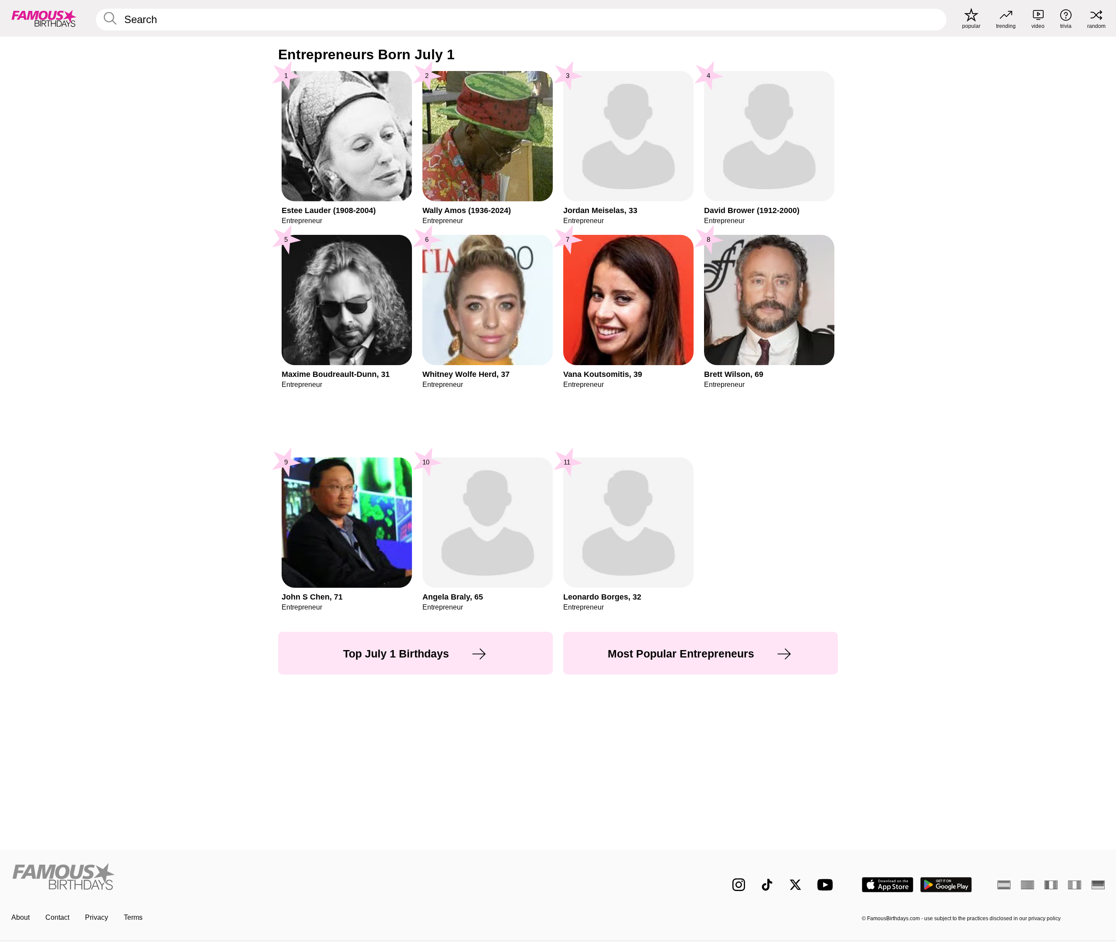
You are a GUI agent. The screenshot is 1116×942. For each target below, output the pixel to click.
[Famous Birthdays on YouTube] (827, 885)
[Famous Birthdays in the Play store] (946, 884)
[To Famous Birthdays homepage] (44, 18)
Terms (133, 917)
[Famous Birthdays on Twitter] (795, 884)
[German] (1098, 885)
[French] (1051, 885)
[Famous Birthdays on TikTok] (767, 884)
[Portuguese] (1027, 885)
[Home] (282, 878)
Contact (57, 917)
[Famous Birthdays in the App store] (887, 884)
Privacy (96, 917)
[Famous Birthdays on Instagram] (738, 884)
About (20, 917)
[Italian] (1074, 885)
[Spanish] (1004, 885)
